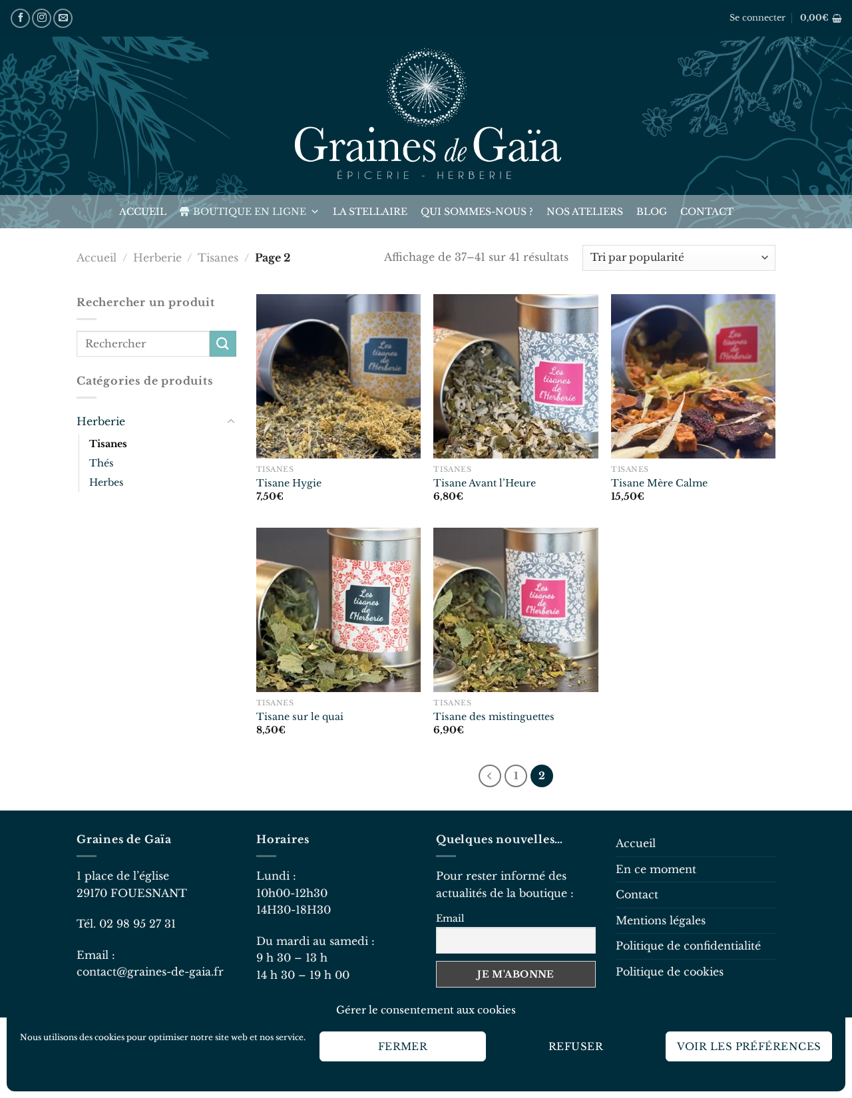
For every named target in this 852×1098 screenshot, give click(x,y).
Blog (651, 212)
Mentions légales (661, 920)
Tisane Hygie (288, 483)
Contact (707, 212)
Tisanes (218, 257)
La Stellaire (370, 212)
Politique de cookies (670, 971)
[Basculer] (231, 422)
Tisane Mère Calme (659, 483)
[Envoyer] (223, 344)
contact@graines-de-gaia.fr (150, 971)
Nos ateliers (584, 212)
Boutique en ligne (249, 212)
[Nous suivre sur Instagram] (41, 18)
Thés (101, 463)
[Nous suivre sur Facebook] (20, 18)
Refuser (575, 1046)
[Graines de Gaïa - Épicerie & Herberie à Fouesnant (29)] (426, 116)
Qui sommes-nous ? (477, 212)
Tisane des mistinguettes (493, 717)
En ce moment (656, 869)
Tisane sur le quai (299, 717)
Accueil (142, 212)
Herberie (157, 257)
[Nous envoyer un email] (63, 18)
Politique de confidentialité (688, 945)
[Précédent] (490, 776)
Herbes (106, 482)
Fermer (403, 1046)
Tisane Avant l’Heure (484, 483)
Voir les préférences (749, 1046)
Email (450, 918)
